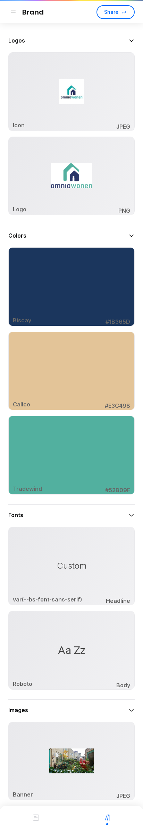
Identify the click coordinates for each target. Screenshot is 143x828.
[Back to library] (13, 12)
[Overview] (36, 817)
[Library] (107, 817)
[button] (71, 40)
